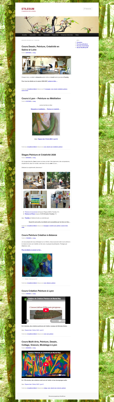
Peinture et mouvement (31, 212)
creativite (51, 225)
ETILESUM (28, 8)
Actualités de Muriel (32, 89)
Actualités (24, 35)
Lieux (39, 35)
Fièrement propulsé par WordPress (57, 396)
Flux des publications (82, 44)
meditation (60, 89)
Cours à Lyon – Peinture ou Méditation (41, 98)
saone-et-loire (25, 90)
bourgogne (47, 89)
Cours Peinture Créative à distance (39, 235)
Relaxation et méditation (38, 109)
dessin (55, 89)
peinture (65, 89)
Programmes (55, 35)
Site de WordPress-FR (82, 47)
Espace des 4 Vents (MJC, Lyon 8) (48, 139)
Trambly (27, 218)
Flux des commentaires (83, 46)
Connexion (79, 42)
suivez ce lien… (52, 81)
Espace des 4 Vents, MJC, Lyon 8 (34, 330)
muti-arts (59, 388)
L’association (33, 35)
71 (44, 89)
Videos (77, 35)
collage (45, 388)
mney (34, 52)
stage (23, 227)
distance (49, 283)
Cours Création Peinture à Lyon (38, 290)
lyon (52, 147)
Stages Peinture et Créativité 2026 (39, 154)
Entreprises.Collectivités (67, 35)
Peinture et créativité (53, 109)
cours (52, 89)
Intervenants (47, 35)
